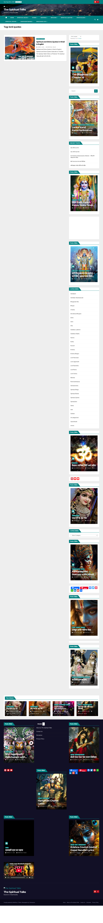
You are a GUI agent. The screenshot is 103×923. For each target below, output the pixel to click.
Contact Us (39, 731)
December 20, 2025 (61, 711)
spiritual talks (51, 47)
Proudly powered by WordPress (11, 902)
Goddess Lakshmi (75, 329)
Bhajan (72, 305)
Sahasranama (75, 270)
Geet (72, 321)
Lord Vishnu (74, 373)
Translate (79, 38)
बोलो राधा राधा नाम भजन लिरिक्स (78, 161)
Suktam (73, 413)
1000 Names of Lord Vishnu (83, 275)
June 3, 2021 (41, 47)
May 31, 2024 (75, 759)
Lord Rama (74, 199)
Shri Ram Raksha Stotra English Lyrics (83, 204)
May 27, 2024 (76, 207)
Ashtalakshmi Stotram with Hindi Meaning (83, 574)
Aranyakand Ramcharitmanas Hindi (82, 130)
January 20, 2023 (78, 577)
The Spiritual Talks (15, 9)
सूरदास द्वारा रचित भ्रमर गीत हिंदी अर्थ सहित (83, 848)
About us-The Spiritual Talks (44, 727)
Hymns (34, 17)
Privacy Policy (40, 739)
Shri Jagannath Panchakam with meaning (15, 757)
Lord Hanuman (75, 357)
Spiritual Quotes (67, 17)
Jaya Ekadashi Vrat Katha (16, 848)
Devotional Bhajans (76, 313)
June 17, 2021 (77, 132)
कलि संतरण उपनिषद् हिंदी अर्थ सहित (83, 464)
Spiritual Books (11, 21)
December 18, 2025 (84, 711)
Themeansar (32, 902)
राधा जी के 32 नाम (75, 147)
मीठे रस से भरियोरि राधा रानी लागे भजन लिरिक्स (83, 755)
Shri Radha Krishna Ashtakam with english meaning (83, 518)
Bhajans (54, 17)
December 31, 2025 (13, 711)
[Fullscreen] (32, 877)
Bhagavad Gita (41, 21)
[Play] (5, 877)
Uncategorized (75, 417)
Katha (72, 341)
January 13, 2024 (78, 682)
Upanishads (74, 421)
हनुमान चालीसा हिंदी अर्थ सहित (50, 803)
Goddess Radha (75, 333)
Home (12, 17)
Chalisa (73, 309)
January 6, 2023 (77, 278)
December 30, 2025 (37, 711)
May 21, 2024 (76, 520)
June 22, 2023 (75, 852)
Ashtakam (73, 293)
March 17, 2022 (11, 852)
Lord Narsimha (75, 365)
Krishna (84, 69)
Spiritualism (81, 17)
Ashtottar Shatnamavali (77, 297)
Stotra (79, 199)
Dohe (72, 317)
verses (72, 425)
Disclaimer (39, 735)
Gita (80, 69)
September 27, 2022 (78, 77)
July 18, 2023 (10, 759)
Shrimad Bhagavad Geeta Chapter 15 (83, 74)
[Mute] (29, 877)
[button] (95, 19)
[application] (19, 870)
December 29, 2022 (78, 468)
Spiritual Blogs (22, 17)
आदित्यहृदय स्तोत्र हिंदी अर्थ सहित (78, 165)
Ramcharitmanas (26, 21)
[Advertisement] (84, 227)
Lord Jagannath (75, 361)
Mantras (44, 17)
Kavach (73, 345)
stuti (72, 409)
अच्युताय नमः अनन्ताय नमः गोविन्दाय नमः (82, 628)
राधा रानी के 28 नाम (75, 151)
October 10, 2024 (78, 632)
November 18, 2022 (44, 806)
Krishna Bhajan (75, 353)
